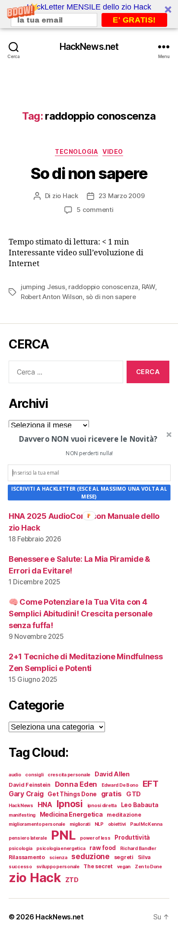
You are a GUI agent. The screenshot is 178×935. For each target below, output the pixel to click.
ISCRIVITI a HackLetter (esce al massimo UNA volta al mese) (89, 492)
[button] (88, 438)
